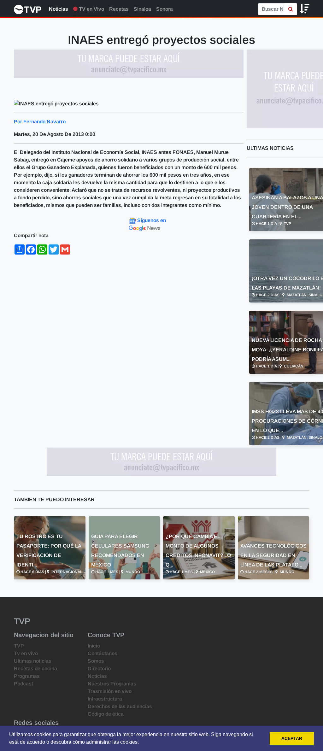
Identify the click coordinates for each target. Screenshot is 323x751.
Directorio (99, 668)
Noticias (58, 9)
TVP (19, 645)
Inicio (94, 645)
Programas (27, 676)
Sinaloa (142, 9)
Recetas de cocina (35, 668)
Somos (96, 661)
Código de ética (106, 714)
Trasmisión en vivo (110, 691)
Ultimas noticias (32, 661)
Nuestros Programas (112, 683)
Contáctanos (102, 653)
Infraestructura (105, 698)
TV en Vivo (91, 9)
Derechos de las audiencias (120, 706)
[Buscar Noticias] (290, 9)
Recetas (119, 9)
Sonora (164, 9)
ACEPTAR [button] (291, 738)
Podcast (23, 683)
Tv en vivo (26, 653)
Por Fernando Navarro (40, 121)
